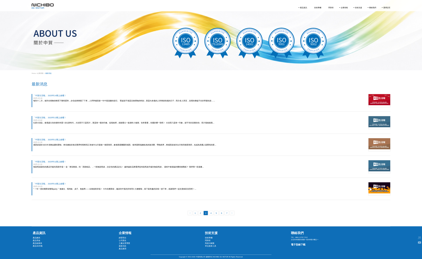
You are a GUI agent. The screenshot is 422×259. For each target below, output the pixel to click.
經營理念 (122, 238)
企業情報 (344, 8)
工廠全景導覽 (124, 243)
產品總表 (36, 238)
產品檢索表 (37, 243)
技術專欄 (317, 8)
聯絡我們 (372, 8)
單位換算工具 (210, 246)
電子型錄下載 (298, 244)
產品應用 (122, 249)
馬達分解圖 (209, 243)
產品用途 (36, 240)
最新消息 (122, 246)
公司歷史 (122, 240)
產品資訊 (303, 8)
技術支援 (358, 8)
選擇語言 (386, 8)
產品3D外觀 (38, 246)
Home (34, 73)
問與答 (331, 8)
